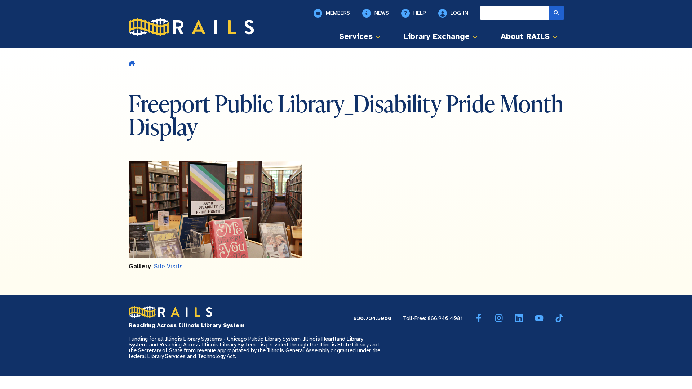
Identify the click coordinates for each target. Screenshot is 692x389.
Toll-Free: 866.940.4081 (433, 319)
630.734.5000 (372, 319)
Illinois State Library (343, 345)
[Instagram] (498, 318)
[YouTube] (539, 318)
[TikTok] (559, 318)
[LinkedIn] (519, 318)
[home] (132, 64)
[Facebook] (478, 318)
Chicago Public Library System (264, 339)
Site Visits (168, 266)
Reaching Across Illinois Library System (208, 345)
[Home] (191, 27)
